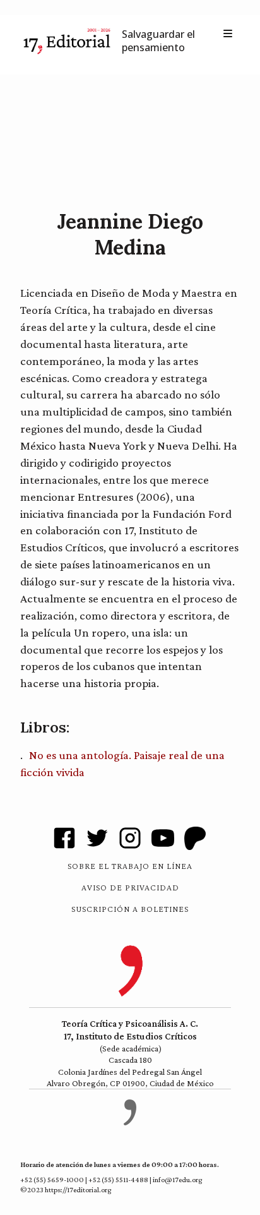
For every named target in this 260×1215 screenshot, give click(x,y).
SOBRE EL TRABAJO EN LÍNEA (130, 866)
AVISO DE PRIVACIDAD (130, 887)
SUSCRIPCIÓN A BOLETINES (130, 909)
